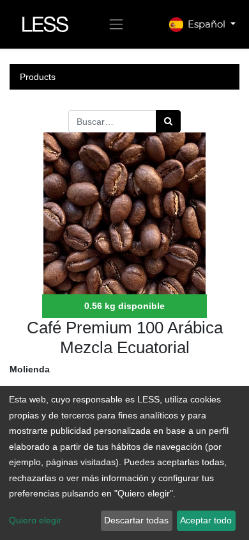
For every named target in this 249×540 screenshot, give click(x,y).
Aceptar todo (206, 520)
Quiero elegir (35, 520)
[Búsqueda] (168, 121)
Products (38, 77)
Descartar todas (136, 520)
